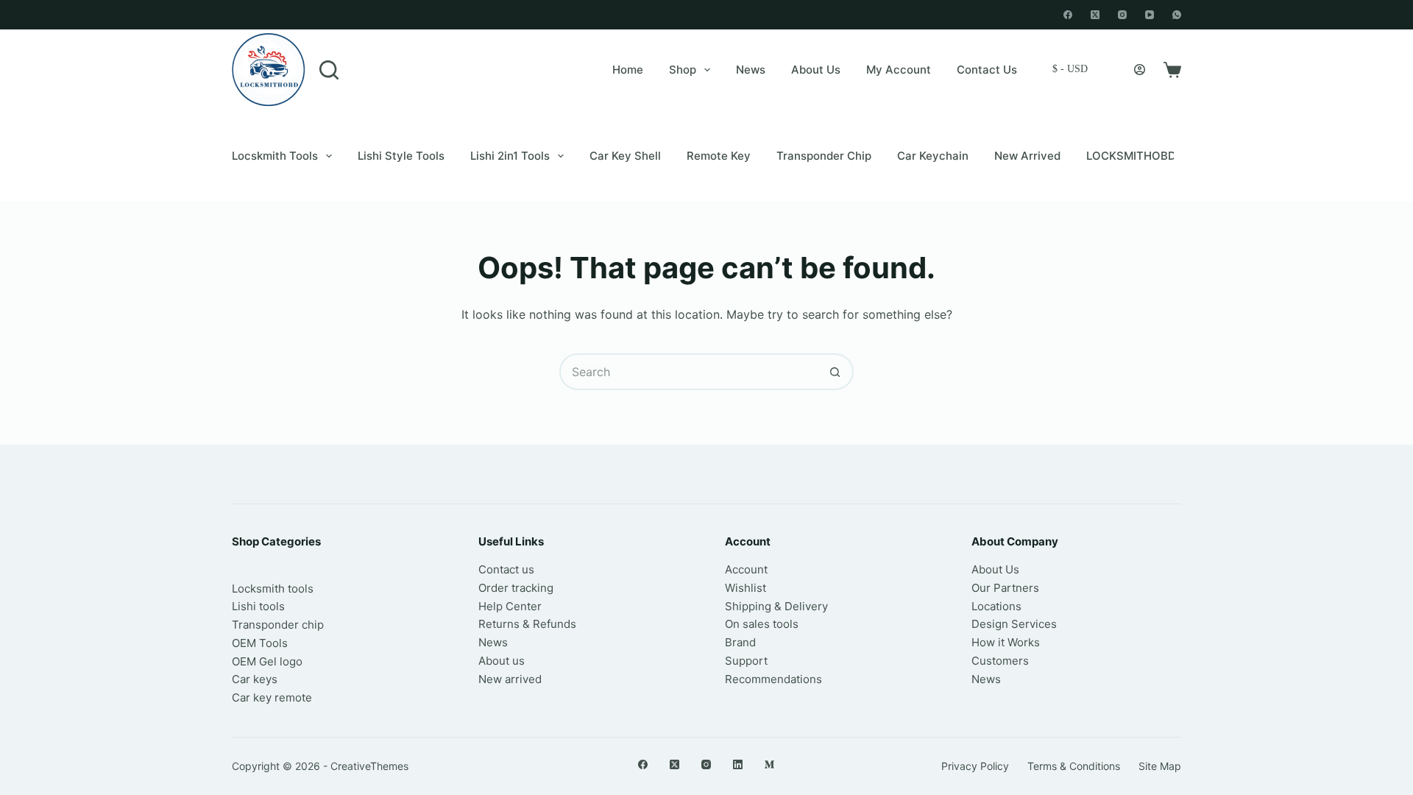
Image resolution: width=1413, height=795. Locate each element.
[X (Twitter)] (1095, 14)
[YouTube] (1149, 14)
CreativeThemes (369, 766)
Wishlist (745, 588)
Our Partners (1005, 588)
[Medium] (769, 764)
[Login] (1139, 69)
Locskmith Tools (275, 156)
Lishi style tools (401, 156)
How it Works (1005, 642)
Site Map (1159, 766)
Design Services (1014, 624)
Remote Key (719, 156)
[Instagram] (1122, 14)
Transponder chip (823, 156)
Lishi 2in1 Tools (510, 156)
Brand (740, 642)
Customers (1000, 661)
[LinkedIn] (738, 764)
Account (746, 569)
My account (898, 70)
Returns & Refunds (527, 624)
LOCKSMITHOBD (1131, 156)
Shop (682, 70)
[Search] (329, 70)
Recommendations (773, 679)
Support (746, 661)
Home (627, 70)
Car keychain (932, 156)
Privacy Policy (975, 766)
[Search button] (835, 371)
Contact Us (987, 70)
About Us (815, 70)
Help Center (510, 606)
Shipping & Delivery (776, 606)
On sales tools (761, 624)
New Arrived (1027, 156)
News (750, 70)
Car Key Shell (625, 156)
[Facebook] (1067, 14)
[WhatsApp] (1176, 14)
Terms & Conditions (1073, 766)
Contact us (506, 569)
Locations (996, 606)
